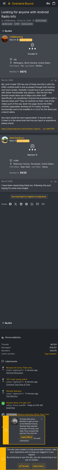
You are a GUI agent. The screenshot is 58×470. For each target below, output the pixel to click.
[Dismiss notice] (41, 419)
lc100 (17, 24)
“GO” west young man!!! (16, 379)
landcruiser (7, 24)
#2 (55, 181)
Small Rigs (10, 408)
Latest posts (11, 361)
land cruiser (41, 20)
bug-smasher (51, 354)
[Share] (52, 80)
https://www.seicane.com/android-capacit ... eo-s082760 (27, 128)
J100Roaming (9, 20)
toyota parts (27, 24)
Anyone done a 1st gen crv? (18, 402)
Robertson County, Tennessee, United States (34, 164)
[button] (4, 3)
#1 (56, 80)
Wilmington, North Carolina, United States (32, 63)
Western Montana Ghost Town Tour (28, 414)
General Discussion (14, 373)
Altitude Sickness (13, 391)
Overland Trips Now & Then (18, 384)
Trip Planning (11, 396)
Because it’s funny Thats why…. (20, 367)
